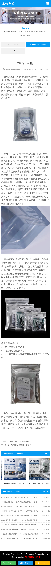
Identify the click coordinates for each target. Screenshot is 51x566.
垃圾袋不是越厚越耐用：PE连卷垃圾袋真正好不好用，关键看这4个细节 (21, 520)
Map (43, 563)
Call (9, 563)
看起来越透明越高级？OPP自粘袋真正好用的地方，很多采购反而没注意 (21, 529)
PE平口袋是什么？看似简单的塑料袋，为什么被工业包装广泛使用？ (21, 506)
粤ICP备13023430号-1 (32, 557)
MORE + (45, 453)
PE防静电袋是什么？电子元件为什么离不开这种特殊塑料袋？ (21, 511)
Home (20, 32)
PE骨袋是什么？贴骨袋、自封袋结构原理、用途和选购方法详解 (21, 525)
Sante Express (13, 44)
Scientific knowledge (38, 32)
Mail (26, 563)
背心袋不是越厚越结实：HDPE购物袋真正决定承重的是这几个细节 (21, 534)
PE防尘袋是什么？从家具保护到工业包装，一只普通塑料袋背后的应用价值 (21, 497)
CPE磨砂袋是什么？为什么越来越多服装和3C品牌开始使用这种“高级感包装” (21, 515)
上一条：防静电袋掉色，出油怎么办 (15, 441)
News (26, 32)
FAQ (13, 51)
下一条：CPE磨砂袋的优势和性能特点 (16, 445)
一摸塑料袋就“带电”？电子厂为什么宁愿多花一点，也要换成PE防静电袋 (21, 538)
